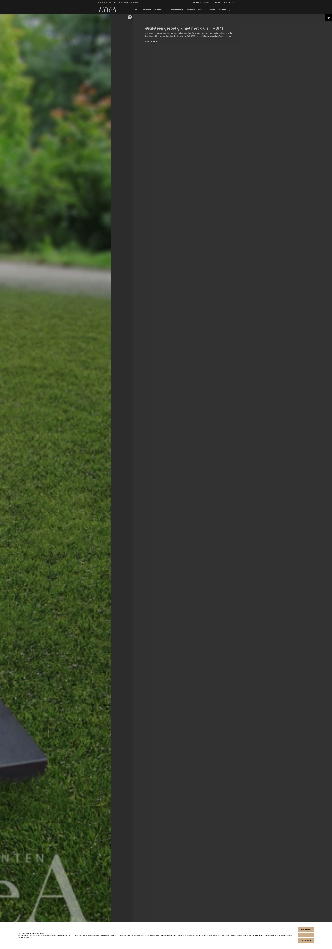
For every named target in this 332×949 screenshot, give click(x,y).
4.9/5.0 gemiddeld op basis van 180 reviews (123, 2)
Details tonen (306, 940)
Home (136, 10)
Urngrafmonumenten (175, 10)
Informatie (191, 10)
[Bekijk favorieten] (233, 10)
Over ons (201, 10)
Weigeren (306, 935)
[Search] (229, 10)
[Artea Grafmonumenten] (107, 9)
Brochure (222, 10)
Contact (212, 10)
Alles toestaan (306, 929)
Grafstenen (146, 10)
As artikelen (158, 10)
